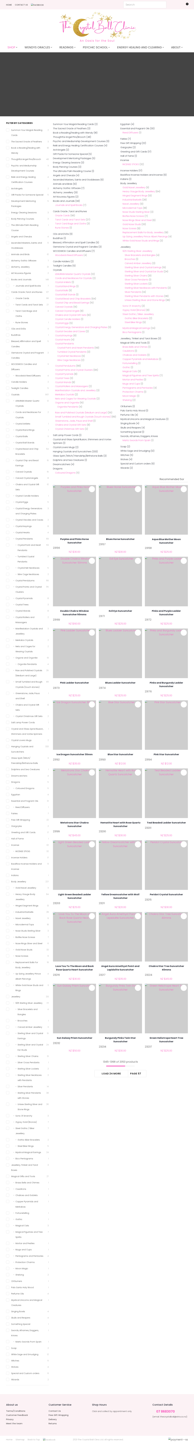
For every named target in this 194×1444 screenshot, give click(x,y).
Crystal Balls (61, 290)
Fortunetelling (130, 363)
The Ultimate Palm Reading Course (72, 171)
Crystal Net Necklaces (69, 356)
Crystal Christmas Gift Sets (69, 429)
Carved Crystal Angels (67, 311)
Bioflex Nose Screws (133, 216)
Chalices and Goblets (135, 355)
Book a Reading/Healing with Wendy (73, 132)
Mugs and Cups (131, 383)
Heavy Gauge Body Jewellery (139, 191)
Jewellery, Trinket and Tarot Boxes (138, 338)
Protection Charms (133, 391)
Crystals (57, 270)
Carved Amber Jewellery (138, 263)
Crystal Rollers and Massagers (71, 386)
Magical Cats (130, 371)
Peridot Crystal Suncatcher (166, 894)
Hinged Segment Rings (135, 195)
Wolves (124, 459)
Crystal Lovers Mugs (64, 447)
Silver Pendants (133, 292)
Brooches (130, 259)
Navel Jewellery (131, 203)
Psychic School (95, 47)
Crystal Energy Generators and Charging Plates (81, 327)
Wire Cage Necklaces (69, 360)
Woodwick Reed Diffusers (69, 255)
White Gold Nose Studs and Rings (141, 240)
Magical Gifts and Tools (133, 342)
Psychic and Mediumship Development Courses (79, 141)
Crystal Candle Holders (67, 319)
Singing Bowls (127, 423)
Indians (124, 179)
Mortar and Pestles (133, 379)
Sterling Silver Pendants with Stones (144, 296)
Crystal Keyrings (64, 335)
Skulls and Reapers (130, 427)
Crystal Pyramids (64, 374)
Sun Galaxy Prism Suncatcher (74, 1038)
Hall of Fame (127, 156)
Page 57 (135, 1073)
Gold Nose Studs (132, 224)
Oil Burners (126, 406)
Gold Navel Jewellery (134, 187)
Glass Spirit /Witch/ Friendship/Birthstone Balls (78, 455)
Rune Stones (62, 227)
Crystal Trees (62, 378)
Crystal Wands (63, 382)
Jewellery (125, 247)
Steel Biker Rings (133, 322)
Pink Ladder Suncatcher (74, 682)
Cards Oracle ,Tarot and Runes (70, 211)
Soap (123, 446)
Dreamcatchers (61, 464)
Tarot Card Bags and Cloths (70, 223)
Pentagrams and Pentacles (138, 387)
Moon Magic (129, 396)
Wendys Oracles (37, 47)
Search (162, 4)
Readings (66, 47)
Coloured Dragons (65, 472)
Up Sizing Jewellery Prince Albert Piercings (145, 236)
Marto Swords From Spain (137, 440)
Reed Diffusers (130, 132)
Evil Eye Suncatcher (120, 611)
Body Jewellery (128, 183)
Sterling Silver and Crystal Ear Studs (144, 271)
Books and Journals (64, 201)
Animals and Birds (62, 184)
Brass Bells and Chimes (135, 347)
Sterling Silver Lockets (136, 283)
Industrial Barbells (132, 199)
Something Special (130, 432)
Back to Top (34, 1439)
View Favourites (179, 5)
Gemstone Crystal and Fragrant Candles (75, 246)
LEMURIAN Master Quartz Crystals (72, 274)
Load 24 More (111, 1073)
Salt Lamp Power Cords (65, 435)
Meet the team (14, 1423)
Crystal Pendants (64, 343)
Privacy (9, 1419)
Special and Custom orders (135, 463)
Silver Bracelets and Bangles (140, 255)
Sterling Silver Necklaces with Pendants (146, 288)
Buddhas (58, 238)
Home (9, 4)
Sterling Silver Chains (136, 275)
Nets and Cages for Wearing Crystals (75, 398)
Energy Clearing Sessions (66, 162)
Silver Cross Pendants (136, 279)
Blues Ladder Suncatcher (120, 682)
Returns (53, 1423)
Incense (124, 160)
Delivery (53, 1419)
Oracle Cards (62, 215)
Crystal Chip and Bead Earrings (72, 302)
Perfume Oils (127, 414)
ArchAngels (59, 149)
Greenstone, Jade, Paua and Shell (74, 420)
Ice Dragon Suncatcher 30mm (75, 754)
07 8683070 (165, 1412)
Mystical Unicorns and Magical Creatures (142, 419)
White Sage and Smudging (135, 450)
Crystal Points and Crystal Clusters (74, 370)
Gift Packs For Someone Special (70, 154)
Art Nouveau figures (64, 196)
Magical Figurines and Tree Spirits (141, 375)
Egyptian (125, 124)
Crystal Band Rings (65, 286)
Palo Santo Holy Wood (132, 410)
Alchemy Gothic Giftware (67, 188)
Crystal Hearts (62, 339)
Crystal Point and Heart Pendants (75, 347)
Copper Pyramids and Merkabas (140, 359)
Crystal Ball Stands (65, 294)
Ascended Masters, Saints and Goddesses (76, 179)
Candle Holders (61, 261)
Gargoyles (126, 147)
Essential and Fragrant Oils (134, 128)
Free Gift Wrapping (130, 143)
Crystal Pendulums (65, 365)
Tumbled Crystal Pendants (71, 351)
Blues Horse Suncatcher (120, 539)
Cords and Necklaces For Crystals (73, 278)
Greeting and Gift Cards (133, 151)
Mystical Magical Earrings (136, 328)
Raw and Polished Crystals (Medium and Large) (81, 412)
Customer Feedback (17, 1415)
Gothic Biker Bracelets (136, 318)
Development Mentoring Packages (72, 158)
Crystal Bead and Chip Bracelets (73, 298)
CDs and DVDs (61, 234)
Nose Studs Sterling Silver (136, 212)
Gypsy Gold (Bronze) (134, 310)
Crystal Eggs (62, 323)
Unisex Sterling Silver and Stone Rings (145, 300)
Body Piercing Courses (65, 167)
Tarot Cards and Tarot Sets (70, 219)
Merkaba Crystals (64, 394)
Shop (11, 47)
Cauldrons (128, 351)
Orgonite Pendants (67, 406)
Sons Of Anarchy (132, 306)
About (176, 47)
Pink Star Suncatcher (166, 754)
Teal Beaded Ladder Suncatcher (166, 822)
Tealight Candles (62, 265)
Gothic (126, 367)
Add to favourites (92, 489)
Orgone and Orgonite (67, 402)
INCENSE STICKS (131, 164)
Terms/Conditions (15, 1411)
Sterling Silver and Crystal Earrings (143, 267)
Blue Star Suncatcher (120, 754)
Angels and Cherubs (64, 175)
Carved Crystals (64, 306)
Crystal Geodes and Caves (70, 331)
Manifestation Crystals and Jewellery (75, 390)
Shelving (127, 400)
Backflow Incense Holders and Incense (141, 174)
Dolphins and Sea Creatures (68, 460)
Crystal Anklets (63, 282)
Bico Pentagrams (132, 332)
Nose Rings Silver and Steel (137, 220)
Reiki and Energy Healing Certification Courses (78, 145)
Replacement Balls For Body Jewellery (143, 232)
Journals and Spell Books (69, 205)
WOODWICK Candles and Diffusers (72, 251)
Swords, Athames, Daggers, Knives (139, 436)
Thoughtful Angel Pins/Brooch (69, 137)
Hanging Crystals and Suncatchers (72, 451)
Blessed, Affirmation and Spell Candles (74, 242)
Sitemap (20, 1439)
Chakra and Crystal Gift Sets (70, 315)
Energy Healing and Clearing (139, 47)
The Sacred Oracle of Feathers (70, 128)
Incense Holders (129, 170)
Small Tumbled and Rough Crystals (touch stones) (83, 416)
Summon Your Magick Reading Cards (73, 124)
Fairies (123, 138)
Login (172, 4)
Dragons (57, 468)
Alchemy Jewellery (63, 192)
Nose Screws (129, 228)
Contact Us (21, 4)
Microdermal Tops (132, 208)
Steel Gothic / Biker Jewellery (138, 314)
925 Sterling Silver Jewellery (137, 251)
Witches (124, 455)
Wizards (124, 468)
